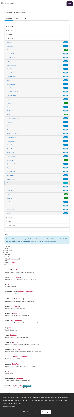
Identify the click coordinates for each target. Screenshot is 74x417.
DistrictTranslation (37, 57)
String (17, 349)
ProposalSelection (37, 148)
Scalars (10, 229)
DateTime (19, 299)
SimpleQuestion (37, 179)
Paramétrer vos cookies (9, 406)
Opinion (37, 99)
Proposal (37, 126)
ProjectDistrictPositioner (37, 118)
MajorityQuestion (37, 76)
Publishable (8, 254)
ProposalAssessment (37, 133)
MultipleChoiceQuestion (37, 91)
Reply (37, 167)
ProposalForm (37, 145)
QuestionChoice (37, 156)
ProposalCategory (37, 137)
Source (37, 183)
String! (12, 263)
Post (37, 107)
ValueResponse (37, 209)
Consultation (37, 50)
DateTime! (16, 277)
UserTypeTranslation (37, 205)
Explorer (23, 18)
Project (37, 114)
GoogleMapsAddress (37, 72)
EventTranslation (37, 65)
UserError (37, 198)
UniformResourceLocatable (12, 259)
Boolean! (17, 270)
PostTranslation (37, 110)
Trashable (7, 257)
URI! (9, 371)
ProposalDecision (37, 141)
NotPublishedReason (26, 292)
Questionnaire (37, 160)
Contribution (8, 250)
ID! (8, 284)
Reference (9, 18)
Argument (37, 42)
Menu (69, 3)
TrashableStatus (21, 357)
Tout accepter (46, 412)
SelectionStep (37, 175)
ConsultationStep (37, 53)
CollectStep (37, 46)
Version (37, 213)
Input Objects (12, 225)
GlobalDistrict (37, 69)
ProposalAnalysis (37, 129)
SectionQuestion (37, 171)
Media (37, 80)
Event (37, 61)
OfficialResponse (37, 95)
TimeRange (37, 190)
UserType (37, 202)
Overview (11, 26)
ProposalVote (37, 152)
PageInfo (37, 103)
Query (10, 30)
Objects (10, 38)
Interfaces (11, 217)
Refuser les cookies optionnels (31, 412)
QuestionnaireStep (37, 164)
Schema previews (42, 241)
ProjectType (37, 122)
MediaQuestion (37, 84)
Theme (37, 186)
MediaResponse (37, 88)
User (37, 194)
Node (6, 252)
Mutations (11, 34)
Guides (17, 18)
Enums (10, 221)
